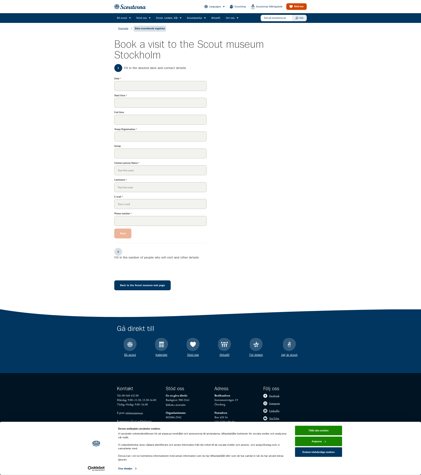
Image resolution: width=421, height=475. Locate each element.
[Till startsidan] (130, 6)
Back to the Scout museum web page (142, 285)
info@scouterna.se (134, 412)
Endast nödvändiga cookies (318, 452)
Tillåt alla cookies (319, 430)
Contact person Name (127, 163)
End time (119, 112)
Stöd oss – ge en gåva (176, 404)
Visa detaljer (125, 468)
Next (123, 233)
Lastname (120, 180)
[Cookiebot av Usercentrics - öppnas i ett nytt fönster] (96, 468)
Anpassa (317, 441)
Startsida (123, 28)
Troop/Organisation (125, 129)
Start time (120, 95)
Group (117, 146)
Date (117, 78)
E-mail (118, 197)
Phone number (123, 213)
